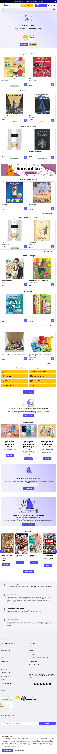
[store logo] (8, 5)
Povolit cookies (7, 750)
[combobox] (28, 9)
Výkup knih (32, 639)
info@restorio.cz (49, 674)
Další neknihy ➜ (48, 363)
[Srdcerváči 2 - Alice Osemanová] (35, 543)
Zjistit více (16, 746)
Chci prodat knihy (28, 415)
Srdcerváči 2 (33, 555)
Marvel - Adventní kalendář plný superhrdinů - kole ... (49, 557)
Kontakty (3, 690)
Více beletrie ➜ (48, 251)
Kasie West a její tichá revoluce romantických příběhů (10, 443)
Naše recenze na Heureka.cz (8, 643)
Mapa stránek (25, 728)
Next (55, 551)
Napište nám (31, 728)
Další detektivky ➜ (47, 325)
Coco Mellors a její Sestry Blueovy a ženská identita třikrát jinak (47, 443)
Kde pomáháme (33, 661)
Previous (2, 551)
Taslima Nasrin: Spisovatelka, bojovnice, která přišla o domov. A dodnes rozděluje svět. (28, 445)
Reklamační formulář (6, 654)
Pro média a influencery (7, 683)
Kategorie (31, 650)
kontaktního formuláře (35, 674)
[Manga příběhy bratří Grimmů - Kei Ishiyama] (7, 543)
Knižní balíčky (32, 647)
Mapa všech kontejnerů (28, 524)
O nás (2, 657)
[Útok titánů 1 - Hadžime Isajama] (21, 543)
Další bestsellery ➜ (47, 213)
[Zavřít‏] (55, 1)
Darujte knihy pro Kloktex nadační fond (38, 665)
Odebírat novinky (28, 488)
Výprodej (31, 654)
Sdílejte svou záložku (6, 661)
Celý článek (9, 455)
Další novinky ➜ (48, 162)
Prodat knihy (33, 44)
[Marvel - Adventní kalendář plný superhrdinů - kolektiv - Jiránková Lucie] (49, 543)
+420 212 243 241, (42, 676)
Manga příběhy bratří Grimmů (7, 556)
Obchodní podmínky (6, 676)
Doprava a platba (5, 639)
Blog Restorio (4, 679)
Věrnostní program (5, 672)
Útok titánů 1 (19, 555)
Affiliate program (5, 687)
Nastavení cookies (19, 750)
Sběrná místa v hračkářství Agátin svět (38, 657)
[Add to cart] (25, 84)
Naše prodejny (4, 647)
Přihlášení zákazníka (5, 650)
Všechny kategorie (28, 392)
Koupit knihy (24, 44)
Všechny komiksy (28, 571)
